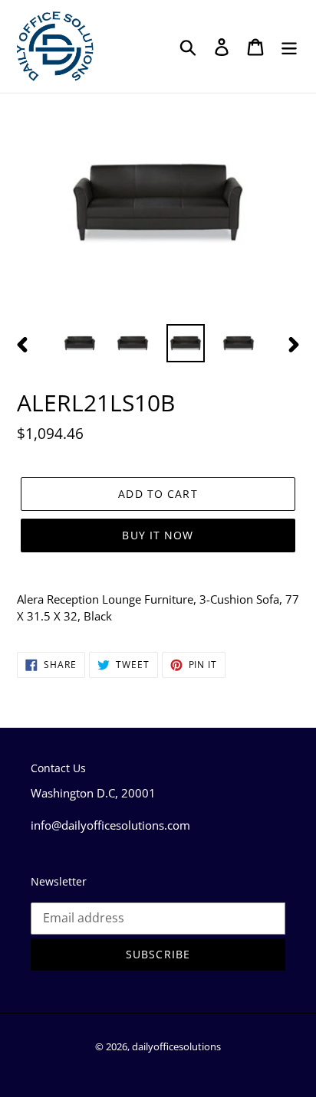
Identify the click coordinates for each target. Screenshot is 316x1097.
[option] (80, 343)
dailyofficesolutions (176, 1046)
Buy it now (157, 535)
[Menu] (289, 46)
